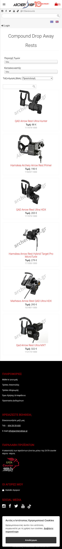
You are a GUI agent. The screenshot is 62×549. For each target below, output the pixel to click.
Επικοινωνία (29, 11)
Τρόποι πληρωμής (10, 390)
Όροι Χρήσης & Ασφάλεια (14, 395)
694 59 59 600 (14, 425)
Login (6, 25)
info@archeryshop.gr (18, 431)
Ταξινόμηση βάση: (12, 78)
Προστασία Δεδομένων (13, 400)
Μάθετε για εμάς (10, 379)
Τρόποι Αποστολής (10, 385)
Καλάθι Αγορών (12, 490)
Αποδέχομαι (31, 540)
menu (4, 4)
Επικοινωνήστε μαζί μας (13, 420)
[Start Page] (31, 4)
